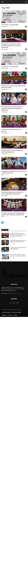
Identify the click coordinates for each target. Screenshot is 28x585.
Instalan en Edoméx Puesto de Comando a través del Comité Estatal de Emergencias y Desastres (18, 235)
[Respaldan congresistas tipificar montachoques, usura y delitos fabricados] (14, 36)
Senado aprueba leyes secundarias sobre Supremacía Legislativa (12, 193)
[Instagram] (14, 303)
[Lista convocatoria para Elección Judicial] (14, 121)
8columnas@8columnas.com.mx (14, 293)
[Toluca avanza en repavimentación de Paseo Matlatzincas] (5, 249)
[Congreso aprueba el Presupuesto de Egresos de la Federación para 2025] (14, 205)
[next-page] (11, 222)
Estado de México (5, 41)
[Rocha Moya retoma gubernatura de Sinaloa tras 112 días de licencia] (5, 242)
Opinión (3, 22)
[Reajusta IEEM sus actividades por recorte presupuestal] (14, 142)
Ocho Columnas (4, 26)
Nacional (3, 104)
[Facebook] (10, 303)
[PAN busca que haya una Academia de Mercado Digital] (14, 77)
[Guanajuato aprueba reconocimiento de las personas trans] (14, 163)
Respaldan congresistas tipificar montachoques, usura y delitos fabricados (11, 45)
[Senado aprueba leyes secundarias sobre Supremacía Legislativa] (14, 184)
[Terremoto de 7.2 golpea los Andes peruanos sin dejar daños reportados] (5, 256)
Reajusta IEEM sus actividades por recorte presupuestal (12, 151)
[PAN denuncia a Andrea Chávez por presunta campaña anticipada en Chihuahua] (14, 98)
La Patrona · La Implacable (9, 25)
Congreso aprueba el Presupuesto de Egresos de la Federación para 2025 (12, 214)
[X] (17, 303)
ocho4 (2, 174)
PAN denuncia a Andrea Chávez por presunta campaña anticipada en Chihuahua (12, 108)
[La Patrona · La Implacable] (14, 16)
